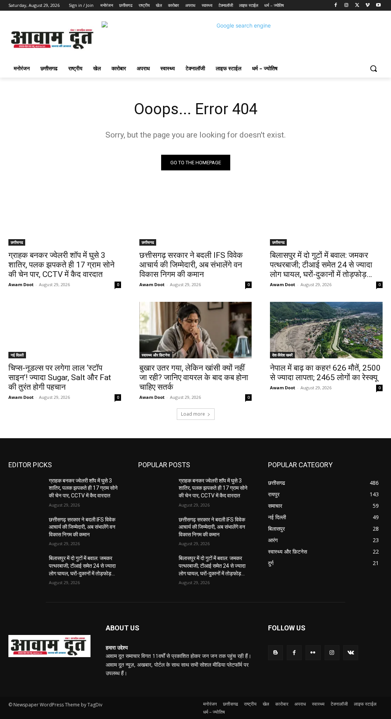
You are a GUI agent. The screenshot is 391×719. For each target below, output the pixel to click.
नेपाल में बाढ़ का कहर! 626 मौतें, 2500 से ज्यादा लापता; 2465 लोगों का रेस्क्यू (325, 372)
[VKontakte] (350, 652)
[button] (373, 68)
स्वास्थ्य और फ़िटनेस (156, 355)
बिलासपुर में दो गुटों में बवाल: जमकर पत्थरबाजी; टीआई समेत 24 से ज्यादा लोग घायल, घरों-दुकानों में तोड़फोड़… (321, 265)
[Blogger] (275, 652)
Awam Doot (21, 284)
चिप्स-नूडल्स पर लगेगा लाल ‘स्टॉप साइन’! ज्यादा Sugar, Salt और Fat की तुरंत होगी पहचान (59, 377)
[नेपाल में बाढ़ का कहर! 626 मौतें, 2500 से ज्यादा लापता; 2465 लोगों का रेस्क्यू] (326, 330)
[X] (357, 5)
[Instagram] (346, 5)
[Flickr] (312, 652)
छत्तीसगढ (17, 242)
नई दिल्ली (17, 355)
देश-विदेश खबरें (282, 355)
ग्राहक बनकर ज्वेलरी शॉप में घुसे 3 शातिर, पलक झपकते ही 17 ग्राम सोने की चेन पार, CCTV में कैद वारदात (61, 265)
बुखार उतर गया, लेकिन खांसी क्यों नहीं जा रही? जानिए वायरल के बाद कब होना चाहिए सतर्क (193, 377)
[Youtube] (378, 5)
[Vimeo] (367, 5)
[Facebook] (335, 5)
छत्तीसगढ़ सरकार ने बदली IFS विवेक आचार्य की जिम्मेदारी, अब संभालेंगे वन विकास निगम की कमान (191, 265)
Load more (193, 414)
